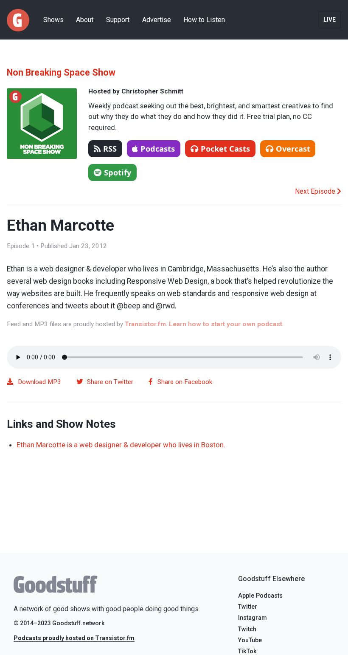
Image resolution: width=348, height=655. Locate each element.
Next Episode (316, 191)
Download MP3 (39, 382)
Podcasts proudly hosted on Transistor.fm (74, 638)
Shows (53, 20)
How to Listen (204, 20)
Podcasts (157, 148)
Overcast (293, 148)
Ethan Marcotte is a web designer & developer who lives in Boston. (121, 444)
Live (329, 19)
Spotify (117, 172)
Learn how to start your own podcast (225, 324)
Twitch (247, 629)
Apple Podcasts (260, 595)
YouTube (250, 640)
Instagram (252, 617)
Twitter (247, 606)
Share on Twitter (110, 382)
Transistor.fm (145, 324)
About (84, 20)
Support (117, 20)
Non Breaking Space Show (61, 72)
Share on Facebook (184, 382)
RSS (110, 148)
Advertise (156, 20)
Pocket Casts (225, 148)
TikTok (247, 651)
